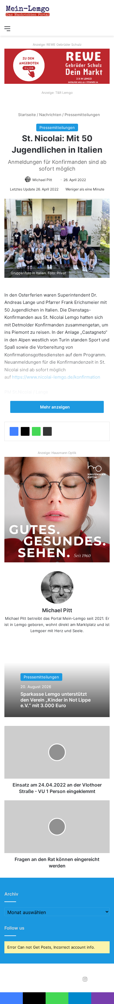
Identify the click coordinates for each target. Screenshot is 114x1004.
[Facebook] (14, 431)
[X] (25, 431)
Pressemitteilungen (82, 114)
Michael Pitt (42, 180)
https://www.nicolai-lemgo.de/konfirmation (56, 377)
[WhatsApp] (36, 431)
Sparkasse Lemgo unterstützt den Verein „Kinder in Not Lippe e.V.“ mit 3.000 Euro (55, 699)
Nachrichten (50, 114)
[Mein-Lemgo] (27, 11)
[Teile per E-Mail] (47, 431)
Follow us (14, 928)
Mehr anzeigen (55, 406)
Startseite (26, 114)
